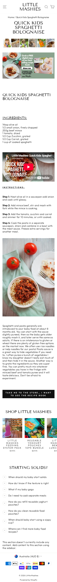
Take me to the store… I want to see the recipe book (28, 393)
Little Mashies (30, 6)
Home (11, 17)
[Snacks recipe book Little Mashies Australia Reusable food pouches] (28, 77)
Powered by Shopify (28, 580)
